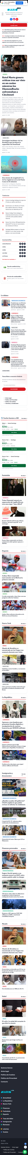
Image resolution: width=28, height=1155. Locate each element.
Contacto (4, 1082)
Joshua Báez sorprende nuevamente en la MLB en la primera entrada (12, 577)
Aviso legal (5, 1071)
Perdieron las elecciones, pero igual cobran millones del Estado (12, 764)
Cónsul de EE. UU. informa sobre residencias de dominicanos (12, 821)
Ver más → (23, 475)
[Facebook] (11, 19)
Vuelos (5, 1132)
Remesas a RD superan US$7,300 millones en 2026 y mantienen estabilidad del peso (12, 914)
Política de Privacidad (9, 1078)
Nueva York (6, 137)
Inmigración (7, 1122)
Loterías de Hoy (7, 240)
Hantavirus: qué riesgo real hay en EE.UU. (12, 1040)
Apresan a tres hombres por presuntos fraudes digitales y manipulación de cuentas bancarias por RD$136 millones (13, 725)
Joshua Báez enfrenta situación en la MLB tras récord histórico (13, 614)
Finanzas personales (8, 870)
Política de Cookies (8, 1075)
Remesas (6, 1125)
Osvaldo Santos (14, 336)
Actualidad (7, 1098)
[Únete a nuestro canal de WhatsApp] (25, 1152)
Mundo (4, 645)
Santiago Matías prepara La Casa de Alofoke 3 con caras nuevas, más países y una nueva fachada (15, 231)
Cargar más (5, 370)
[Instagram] (14, 19)
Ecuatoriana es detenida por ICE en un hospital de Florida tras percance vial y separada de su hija (13, 970)
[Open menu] (2, 14)
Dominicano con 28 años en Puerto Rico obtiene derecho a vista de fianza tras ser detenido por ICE (15, 207)
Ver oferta (14, 432)
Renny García (14, 324)
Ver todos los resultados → (9, 259)
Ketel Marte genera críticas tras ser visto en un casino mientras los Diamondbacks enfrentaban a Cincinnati (13, 31)
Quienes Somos (6, 1068)
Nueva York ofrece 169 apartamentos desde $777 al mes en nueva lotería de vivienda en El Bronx (15, 223)
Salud (4, 1018)
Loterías (6, 1129)
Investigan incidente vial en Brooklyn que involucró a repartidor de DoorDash (13, 36)
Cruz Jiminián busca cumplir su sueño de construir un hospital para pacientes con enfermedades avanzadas (18, 363)
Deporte (5, 74)
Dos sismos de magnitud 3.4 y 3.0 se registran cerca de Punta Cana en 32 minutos (13, 41)
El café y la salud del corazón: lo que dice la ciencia (13, 1022)
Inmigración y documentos (18, 300)
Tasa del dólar (8, 1119)
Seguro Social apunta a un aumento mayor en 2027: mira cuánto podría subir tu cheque (13, 875)
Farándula (14, 342)
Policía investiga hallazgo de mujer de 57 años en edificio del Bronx (13, 46)
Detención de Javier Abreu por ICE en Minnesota (13, 840)
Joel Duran (13, 309)
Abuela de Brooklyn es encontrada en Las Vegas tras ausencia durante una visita (12, 650)
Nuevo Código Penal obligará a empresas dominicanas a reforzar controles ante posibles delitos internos (14, 215)
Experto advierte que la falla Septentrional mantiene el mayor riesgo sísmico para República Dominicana (14, 746)
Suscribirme (14, 389)
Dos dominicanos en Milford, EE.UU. (13, 989)
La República (6, 175)
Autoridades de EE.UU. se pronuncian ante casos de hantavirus (13, 1058)
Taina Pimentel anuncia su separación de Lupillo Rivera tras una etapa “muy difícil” (12, 502)
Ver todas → (24, 418)
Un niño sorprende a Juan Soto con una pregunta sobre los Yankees (14, 597)
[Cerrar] (25, 3)
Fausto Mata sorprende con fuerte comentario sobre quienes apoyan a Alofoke (12, 541)
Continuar (19, 3)
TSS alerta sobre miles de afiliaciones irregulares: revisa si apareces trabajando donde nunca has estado (13, 895)
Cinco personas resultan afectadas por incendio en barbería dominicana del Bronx (13, 688)
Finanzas (6, 1108)
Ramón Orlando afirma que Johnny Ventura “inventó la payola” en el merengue (13, 522)
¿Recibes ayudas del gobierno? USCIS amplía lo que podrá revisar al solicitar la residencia (13, 803)
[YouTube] (17, 19)
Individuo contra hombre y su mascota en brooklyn (13, 669)
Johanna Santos (14, 351)
